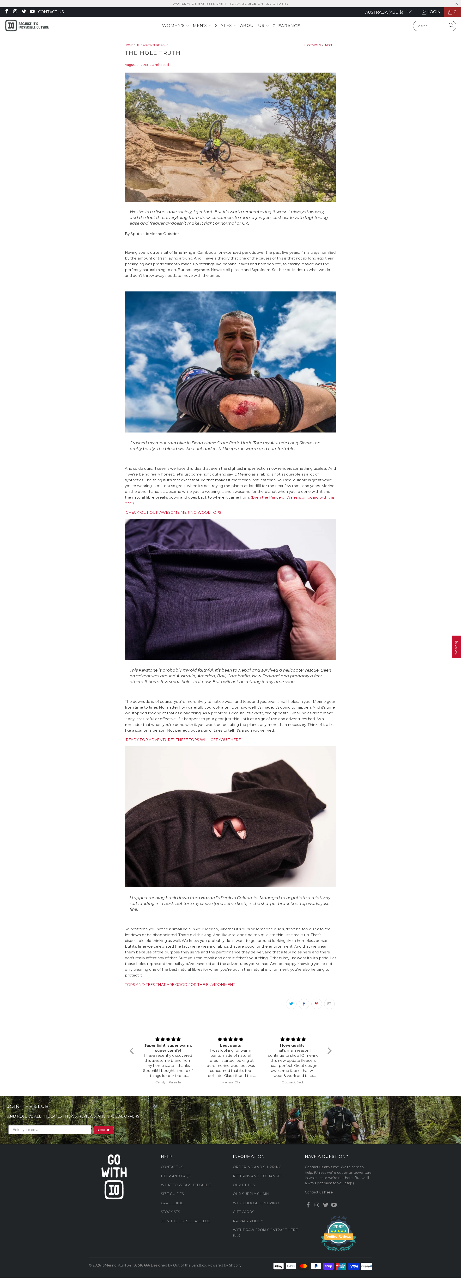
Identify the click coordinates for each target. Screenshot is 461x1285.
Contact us (51, 12)
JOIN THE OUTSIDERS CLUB (185, 1221)
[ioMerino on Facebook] (6, 12)
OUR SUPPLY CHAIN (251, 1194)
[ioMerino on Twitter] (23, 12)
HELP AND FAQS (176, 1176)
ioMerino (109, 1265)
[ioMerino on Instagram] (15, 12)
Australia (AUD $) (384, 12)
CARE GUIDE (172, 1203)
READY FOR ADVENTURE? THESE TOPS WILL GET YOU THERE (183, 739)
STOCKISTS (170, 1212)
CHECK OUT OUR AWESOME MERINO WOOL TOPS (173, 512)
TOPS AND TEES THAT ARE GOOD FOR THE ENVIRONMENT (180, 984)
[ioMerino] (27, 26)
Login (434, 12)
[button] (176, 26)
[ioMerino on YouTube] (32, 12)
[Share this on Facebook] (304, 1004)
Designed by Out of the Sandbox (178, 1265)
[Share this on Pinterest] (316, 1004)
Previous (313, 45)
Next (329, 45)
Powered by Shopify (225, 1265)
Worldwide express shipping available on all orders (231, 3)
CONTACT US (172, 1167)
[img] (168, 1039)
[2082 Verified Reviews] (338, 1252)
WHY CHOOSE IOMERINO (256, 1203)
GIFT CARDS (243, 1212)
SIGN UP (103, 1130)
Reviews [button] (456, 647)
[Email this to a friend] (329, 1004)
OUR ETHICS (244, 1185)
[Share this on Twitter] (291, 1004)
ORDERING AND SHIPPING (257, 1167)
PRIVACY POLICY (248, 1221)
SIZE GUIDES (172, 1194)
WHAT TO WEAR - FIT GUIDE (186, 1185)
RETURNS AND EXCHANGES (258, 1176)
